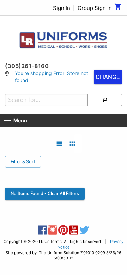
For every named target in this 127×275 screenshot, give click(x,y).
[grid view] (72, 143)
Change (108, 76)
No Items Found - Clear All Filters (45, 193)
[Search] (104, 100)
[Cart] (118, 8)
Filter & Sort (23, 161)
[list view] (59, 143)
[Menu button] (7, 120)
